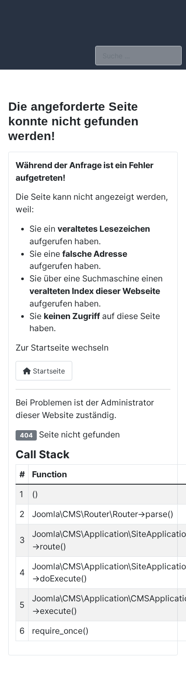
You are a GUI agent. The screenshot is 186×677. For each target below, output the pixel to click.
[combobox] (138, 55)
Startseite (48, 371)
